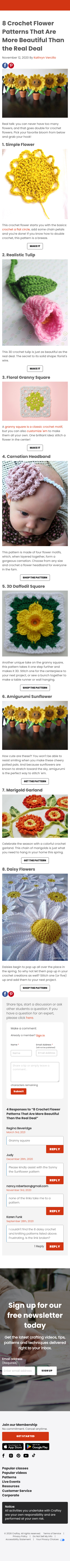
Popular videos (14, 1473)
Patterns (9, 1477)
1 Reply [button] (39, 1246)
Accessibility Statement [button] (18, 1539)
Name (15, 1044)
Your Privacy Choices (47, 1539)
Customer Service (17, 1491)
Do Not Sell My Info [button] (42, 1536)
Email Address (45, 1046)
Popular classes (15, 1468)
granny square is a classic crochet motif (33, 427)
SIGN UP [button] (46, 1370)
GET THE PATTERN (35, 781)
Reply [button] (55, 1149)
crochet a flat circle (16, 229)
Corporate (10, 1495)
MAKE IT (35, 246)
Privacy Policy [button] (20, 1536)
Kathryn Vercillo (45, 58)
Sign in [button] (40, 1035)
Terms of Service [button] (52, 1533)
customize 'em (37, 431)
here (29, 1018)
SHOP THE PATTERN (35, 577)
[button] (5, 65)
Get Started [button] (25, 1436)
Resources (10, 1486)
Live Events (11, 1482)
